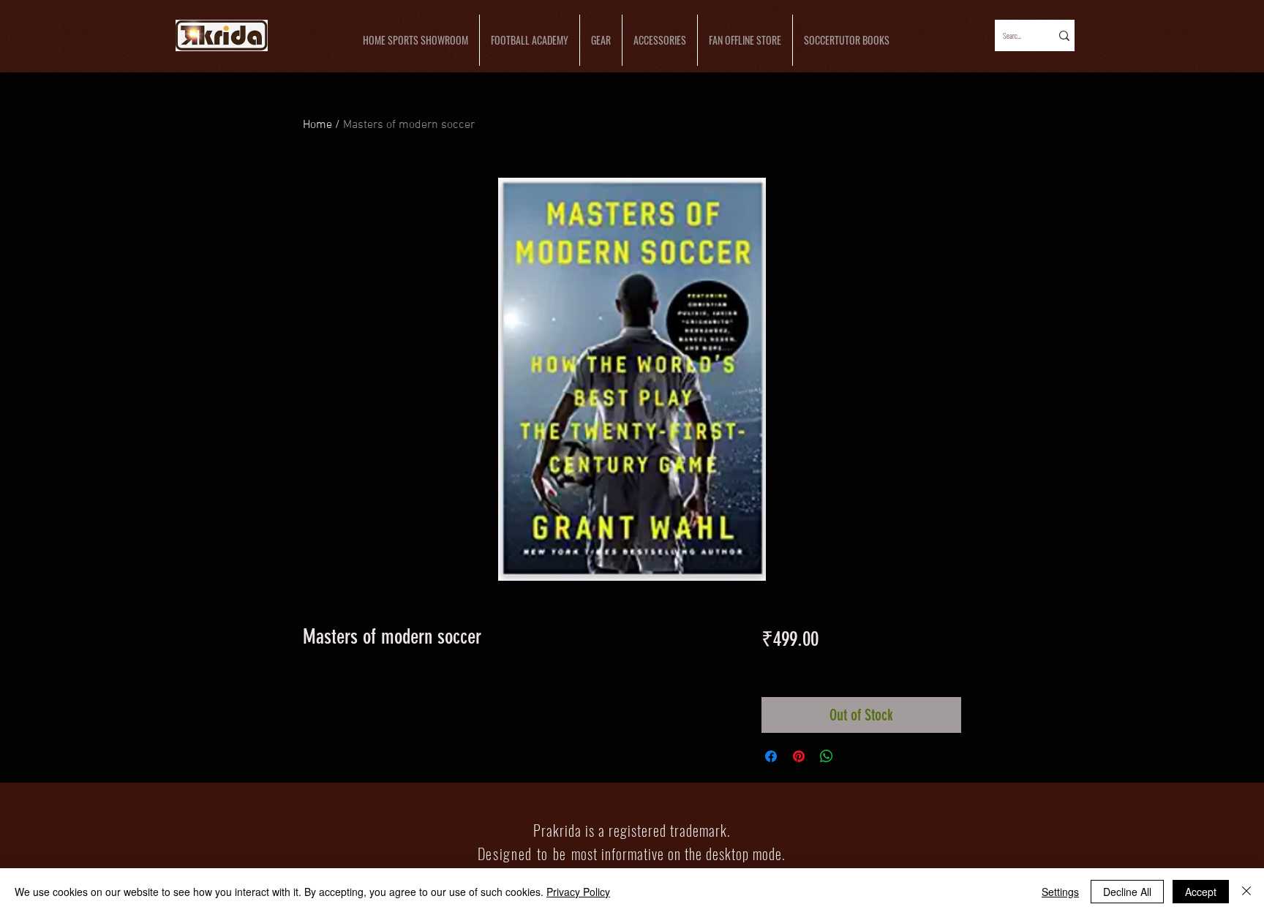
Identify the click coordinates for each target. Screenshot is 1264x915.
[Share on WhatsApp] (826, 756)
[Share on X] (854, 756)
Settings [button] (1060, 891)
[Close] (1246, 891)
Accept (1200, 891)
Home (317, 125)
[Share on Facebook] (771, 756)
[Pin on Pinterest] (799, 756)
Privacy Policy (578, 891)
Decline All (1127, 891)
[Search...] (1063, 35)
